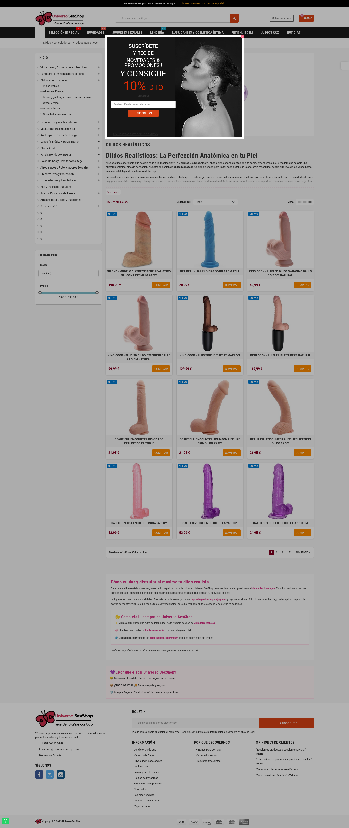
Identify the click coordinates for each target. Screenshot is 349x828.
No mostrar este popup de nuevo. (135, 134)
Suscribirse (144, 113)
